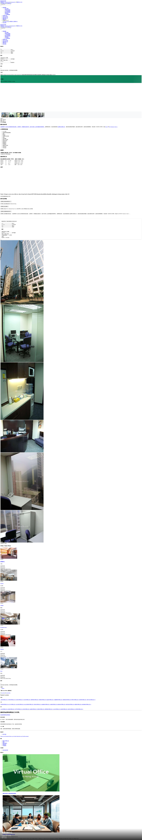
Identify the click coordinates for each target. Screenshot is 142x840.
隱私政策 (4, 744)
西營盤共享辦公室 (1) (35, 699)
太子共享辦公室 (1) (12, 704)
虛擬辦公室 (5, 15)
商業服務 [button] (4, 7)
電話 (12, 51)
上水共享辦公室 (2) (4, 709)
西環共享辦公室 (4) (43, 699)
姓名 (12, 49)
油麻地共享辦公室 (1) (46, 704)
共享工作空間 (5, 16)
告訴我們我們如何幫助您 (5, 714)
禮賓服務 (6, 13)
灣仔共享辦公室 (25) (76, 699)
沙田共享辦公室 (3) (26, 709)
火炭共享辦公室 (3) (57, 709)
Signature (1, 583)
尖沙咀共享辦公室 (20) (20, 704)
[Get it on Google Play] (7, 692)
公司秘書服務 (7, 34)
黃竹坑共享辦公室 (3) (91, 699)
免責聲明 (4, 745)
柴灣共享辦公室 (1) (83, 699)
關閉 (1, 72)
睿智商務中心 (2, 561)
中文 (21, 2)
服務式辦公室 (5, 41)
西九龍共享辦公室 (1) (71, 704)
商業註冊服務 (7, 9)
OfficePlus (2, 649)
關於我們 (2, 0)
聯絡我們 (2, 2)
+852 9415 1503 (7, 2)
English (7, 21)
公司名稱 (12, 50)
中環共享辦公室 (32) (12, 699)
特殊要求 (12, 62)
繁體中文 (16, 21)
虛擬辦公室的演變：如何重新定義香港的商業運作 (9, 793)
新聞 (5, 0)
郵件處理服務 (7, 12)
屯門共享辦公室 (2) (19, 709)
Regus (1, 671)
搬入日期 (5, 60)
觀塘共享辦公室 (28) (79, 704)
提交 (1, 63)
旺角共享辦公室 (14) (38, 704)
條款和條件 (5, 743)
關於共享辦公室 (6, 740)
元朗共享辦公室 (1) (11, 709)
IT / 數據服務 (7, 14)
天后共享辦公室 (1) (27, 699)
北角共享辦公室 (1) (20, 699)
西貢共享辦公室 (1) (41, 709)
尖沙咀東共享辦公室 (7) (29, 704)
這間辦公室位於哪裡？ (4, 206)
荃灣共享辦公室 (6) (79, 709)
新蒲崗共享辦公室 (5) (87, 704)
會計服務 (6, 8)
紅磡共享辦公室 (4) (54, 704)
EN (14, 2)
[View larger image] (5, 115)
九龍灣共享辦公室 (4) (4, 704)
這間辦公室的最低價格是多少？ (6, 201)
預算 (11, 235)
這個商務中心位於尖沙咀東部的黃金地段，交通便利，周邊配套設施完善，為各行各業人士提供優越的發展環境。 (22, 126)
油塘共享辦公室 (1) (34, 709)
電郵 (12, 53)
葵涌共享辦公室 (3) (64, 709)
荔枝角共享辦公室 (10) (62, 704)
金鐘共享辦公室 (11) (51, 699)
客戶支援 (4, 734)
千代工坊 (1, 605)
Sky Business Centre (3, 627)
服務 (7, 57)
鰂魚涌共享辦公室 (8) (67, 699)
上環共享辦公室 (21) (4, 699)
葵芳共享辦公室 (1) (72, 709)
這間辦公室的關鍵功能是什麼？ (6, 211)
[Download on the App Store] (2, 692)
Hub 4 (106, 126)
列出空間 (4, 22)
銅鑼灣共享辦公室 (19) (59, 699)
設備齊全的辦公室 (61, 126)
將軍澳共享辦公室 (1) (49, 709)
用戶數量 (14, 232)
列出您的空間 (5, 750)
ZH (8, 20)
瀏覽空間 (4, 19)
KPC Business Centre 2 (113, 126)
